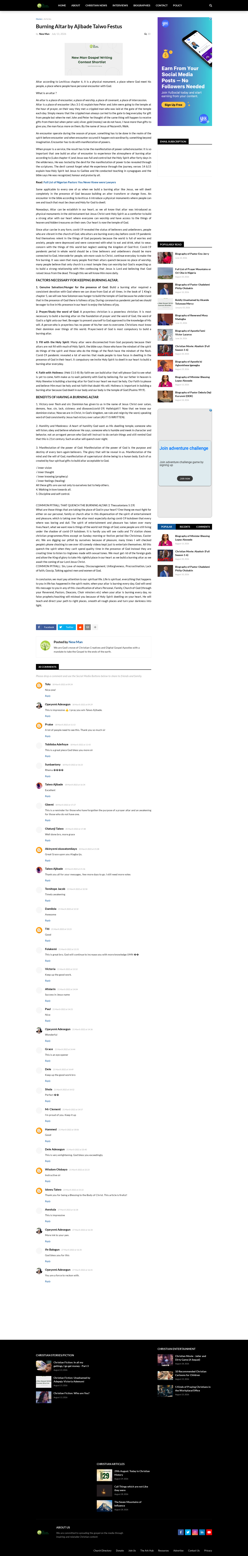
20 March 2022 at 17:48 (75, 829)
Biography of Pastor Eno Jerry (192, 253)
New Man (76, 642)
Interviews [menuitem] (120, 5)
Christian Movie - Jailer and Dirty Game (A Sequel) (190, 1357)
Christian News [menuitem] (96, 5)
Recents (185, 526)
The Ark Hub (147, 1550)
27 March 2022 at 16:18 (68, 1210)
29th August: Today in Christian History (132, 1473)
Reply (47, 695)
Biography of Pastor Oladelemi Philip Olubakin (192, 286)
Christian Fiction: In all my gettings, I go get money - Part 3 (71, 1364)
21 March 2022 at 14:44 (65, 1049)
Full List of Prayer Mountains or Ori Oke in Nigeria (193, 271)
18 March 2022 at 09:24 (62, 684)
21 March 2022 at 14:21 (62, 1009)
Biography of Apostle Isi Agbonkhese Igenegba (188, 363)
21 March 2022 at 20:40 (76, 1149)
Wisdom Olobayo (56, 1169)
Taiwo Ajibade (54, 784)
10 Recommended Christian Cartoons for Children (190, 1373)
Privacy (208, 1550)
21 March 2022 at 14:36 (82, 1029)
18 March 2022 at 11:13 (65, 724)
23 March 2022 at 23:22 (73, 1190)
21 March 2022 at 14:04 (67, 989)
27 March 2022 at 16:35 (71, 1250)
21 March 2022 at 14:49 (63, 1069)
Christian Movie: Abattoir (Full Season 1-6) (192, 348)
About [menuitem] (75, 5)
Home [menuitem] (62, 5)
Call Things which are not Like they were (131, 1488)
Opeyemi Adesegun (57, 704)
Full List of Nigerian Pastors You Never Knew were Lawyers (80, 182)
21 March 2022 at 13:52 (67, 969)
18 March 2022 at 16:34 (75, 784)
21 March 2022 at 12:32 (68, 909)
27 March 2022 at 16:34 (82, 1230)
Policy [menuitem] (177, 5)
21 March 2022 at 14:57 (72, 1109)
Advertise (178, 1550)
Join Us (132, 1550)
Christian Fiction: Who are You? (72, 1393)
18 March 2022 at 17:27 (65, 805)
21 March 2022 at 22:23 (79, 1169)
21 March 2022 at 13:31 (68, 949)
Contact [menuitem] (162, 5)
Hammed (51, 1129)
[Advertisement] (203, 209)
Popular (166, 526)
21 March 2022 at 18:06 (68, 1129)
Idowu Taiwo (53, 1189)
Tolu (47, 684)
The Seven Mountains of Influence (127, 1503)
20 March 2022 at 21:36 (75, 869)
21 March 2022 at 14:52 (64, 1089)
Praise (49, 724)
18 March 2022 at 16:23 (72, 764)
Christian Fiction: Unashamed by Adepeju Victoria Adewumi (72, 1379)
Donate (120, 1550)
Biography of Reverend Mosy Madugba (191, 317)
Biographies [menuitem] (141, 5)
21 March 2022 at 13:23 (61, 929)
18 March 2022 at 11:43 (80, 744)
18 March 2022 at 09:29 (82, 704)
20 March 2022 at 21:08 (89, 849)
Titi (47, 928)
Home (39, 19)
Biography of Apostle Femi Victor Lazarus (190, 332)
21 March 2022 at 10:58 (77, 889)
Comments (203, 526)
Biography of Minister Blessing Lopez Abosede (192, 378)
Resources (163, 1550)
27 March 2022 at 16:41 (82, 1270)
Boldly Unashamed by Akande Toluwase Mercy (192, 301)
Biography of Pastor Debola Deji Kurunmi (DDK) (193, 394)
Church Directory (102, 1550)
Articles (47, 19)
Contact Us (194, 1550)
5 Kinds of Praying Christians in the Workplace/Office (193, 1388)
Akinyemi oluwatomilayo (61, 848)
